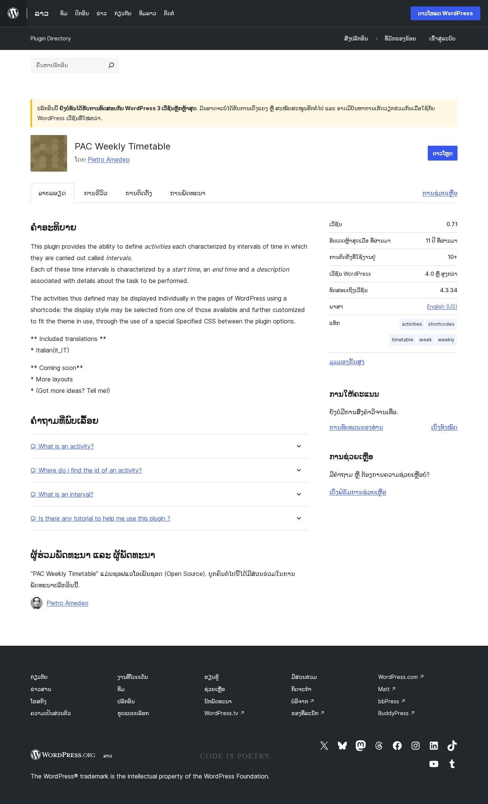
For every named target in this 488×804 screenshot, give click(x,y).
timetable (402, 340)
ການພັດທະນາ (187, 193)
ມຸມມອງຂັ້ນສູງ (346, 361)
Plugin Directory (50, 38)
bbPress (392, 701)
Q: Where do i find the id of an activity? (86, 470)
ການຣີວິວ (96, 193)
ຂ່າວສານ (40, 689)
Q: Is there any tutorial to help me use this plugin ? (100, 518)
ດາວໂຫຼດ (443, 153)
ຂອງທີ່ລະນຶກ (308, 713)
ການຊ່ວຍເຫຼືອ (440, 193)
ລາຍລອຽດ (52, 193)
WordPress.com (401, 677)
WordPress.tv (224, 713)
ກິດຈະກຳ (301, 689)
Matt (387, 689)
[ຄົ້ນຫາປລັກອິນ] (111, 65)
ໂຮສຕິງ (38, 701)
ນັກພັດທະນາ (218, 701)
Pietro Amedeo (109, 159)
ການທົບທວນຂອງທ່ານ (356, 427)
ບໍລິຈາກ (303, 701)
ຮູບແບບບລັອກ (133, 713)
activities (412, 324)
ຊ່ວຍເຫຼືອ (214, 689)
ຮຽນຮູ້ (211, 677)
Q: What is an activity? (62, 446)
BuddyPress (396, 713)
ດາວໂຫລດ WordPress (445, 13)
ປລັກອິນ (126, 701)
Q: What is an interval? (61, 494)
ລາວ (107, 756)
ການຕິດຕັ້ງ (138, 193)
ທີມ (121, 689)
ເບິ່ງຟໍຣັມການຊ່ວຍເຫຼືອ (357, 492)
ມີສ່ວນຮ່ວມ (304, 677)
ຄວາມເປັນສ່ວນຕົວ (50, 713)
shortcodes (441, 324)
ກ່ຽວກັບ (39, 677)
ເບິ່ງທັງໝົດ (444, 427)
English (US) (442, 306)
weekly (446, 340)
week (425, 340)
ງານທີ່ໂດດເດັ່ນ (132, 677)
